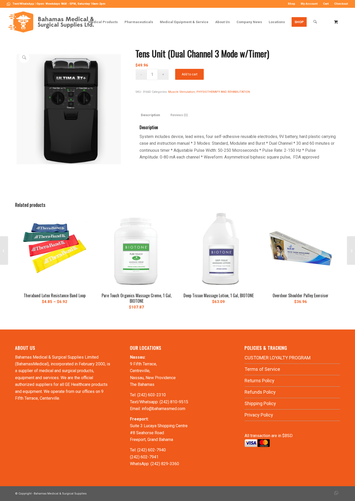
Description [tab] (150, 115)
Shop (291, 3)
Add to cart (190, 74)
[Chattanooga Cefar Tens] (4, 250)
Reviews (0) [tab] (179, 115)
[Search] (315, 22)
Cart (326, 3)
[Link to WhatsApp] (8, 4)
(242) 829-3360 (164, 463)
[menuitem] (291, 4)
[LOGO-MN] (53, 22)
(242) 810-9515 (174, 401)
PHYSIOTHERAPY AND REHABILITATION (223, 92)
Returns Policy (259, 380)
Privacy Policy (259, 415)
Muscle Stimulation (181, 92)
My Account (309, 3)
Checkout (341, 3)
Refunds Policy (260, 392)
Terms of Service (262, 369)
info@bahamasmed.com (163, 408)
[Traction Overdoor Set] (351, 250)
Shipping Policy (260, 403)
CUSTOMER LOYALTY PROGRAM (278, 357)
